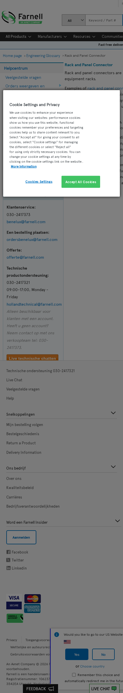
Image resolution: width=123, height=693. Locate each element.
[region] (61, 143)
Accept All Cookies (81, 181)
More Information (24, 166)
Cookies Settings (38, 181)
